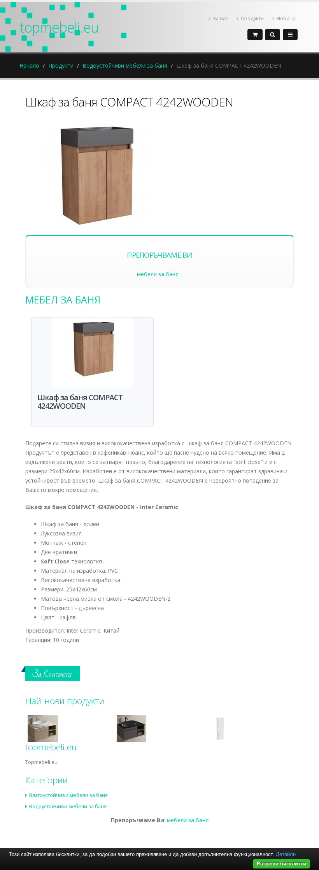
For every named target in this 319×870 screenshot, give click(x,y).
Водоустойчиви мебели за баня (124, 65)
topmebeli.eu (58, 27)
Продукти (252, 18)
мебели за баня (158, 274)
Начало (29, 65)
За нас (220, 18)
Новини (286, 18)
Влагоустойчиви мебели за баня (68, 795)
